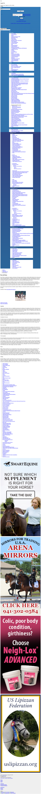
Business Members (14, 45)
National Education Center (15, 36)
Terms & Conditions (10, 778)
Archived (15, 167)
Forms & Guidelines (6, 405)
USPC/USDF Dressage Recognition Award (19, 172)
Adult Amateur (5, 363)
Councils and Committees (15, 54)
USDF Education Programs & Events (17, 75)
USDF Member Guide (16, 262)
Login (20, 11)
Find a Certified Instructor (15, 67)
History (12, 35)
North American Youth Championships (18, 192)
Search (15, 211)
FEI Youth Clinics (14, 91)
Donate (1, 788)
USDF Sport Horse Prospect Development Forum (19, 82)
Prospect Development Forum (7, 439)
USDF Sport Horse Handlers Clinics (9, 384)
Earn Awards (5, 367)
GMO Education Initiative (15, 100)
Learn (4, 368)
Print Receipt (14, 137)
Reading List (13, 113)
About (1, 780)
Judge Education (5, 398)
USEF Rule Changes (15, 221)
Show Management (15, 199)
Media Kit (14, 264)
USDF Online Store (14, 129)
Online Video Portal (14, 85)
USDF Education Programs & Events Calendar (19, 116)
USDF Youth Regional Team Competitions (10, 454)
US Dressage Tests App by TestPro (17, 130)
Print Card (14, 136)
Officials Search (15, 200)
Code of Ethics (5, 392)
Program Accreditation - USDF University (19, 255)
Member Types (14, 135)
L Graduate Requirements (7, 409)
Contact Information (14, 42)
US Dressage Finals (15, 190)
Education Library (14, 96)
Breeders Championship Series (17, 193)
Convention (5, 436)
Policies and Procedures (15, 53)
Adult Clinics (5, 372)
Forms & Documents (6, 382)
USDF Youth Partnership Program (17, 94)
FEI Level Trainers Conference (16, 87)
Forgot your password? (27, 15)
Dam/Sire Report (15, 148)
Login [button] (21, 18)
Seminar (4, 444)
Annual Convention (14, 56)
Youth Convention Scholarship (17, 175)
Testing (4, 390)
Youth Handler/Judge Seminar (8, 442)
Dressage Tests (14, 218)
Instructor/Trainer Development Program (9, 385)
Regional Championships (16, 191)
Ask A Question (5, 364)
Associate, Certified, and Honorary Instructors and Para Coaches (22, 114)
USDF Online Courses (6, 418)
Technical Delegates (6, 413)
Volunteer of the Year (15, 160)
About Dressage (14, 34)
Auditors (4, 375)
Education (4, 270)
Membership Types (14, 37)
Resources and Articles (6, 434)
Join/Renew (2, 787)
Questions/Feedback (3, 785)
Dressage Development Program (16, 109)
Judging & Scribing (14, 65)
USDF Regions (13, 39)
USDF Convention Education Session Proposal (19, 124)
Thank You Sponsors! (20, 23)
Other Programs (14, 86)
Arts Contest (14, 180)
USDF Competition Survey (17, 224)
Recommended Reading (15, 79)
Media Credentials (15, 265)
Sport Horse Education (15, 81)
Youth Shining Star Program (17, 173)
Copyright (6, 778)
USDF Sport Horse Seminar (16, 84)
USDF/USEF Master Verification (18, 140)
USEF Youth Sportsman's (16, 176)
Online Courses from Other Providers (9, 421)
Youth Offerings (14, 41)
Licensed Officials (15, 237)
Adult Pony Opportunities (7, 432)
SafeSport (2, 783)
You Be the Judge (14, 108)
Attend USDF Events (6, 365)
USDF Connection (15, 261)
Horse (13, 142)
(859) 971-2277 (4, 775)
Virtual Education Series (7, 423)
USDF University (14, 95)
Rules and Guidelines (4, 303)
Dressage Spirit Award (16, 177)
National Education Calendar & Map (17, 74)
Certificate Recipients (6, 427)
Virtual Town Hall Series (7, 424)
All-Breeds (14, 165)
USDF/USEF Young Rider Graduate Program (19, 89)
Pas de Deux (14, 197)
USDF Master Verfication (16, 139)
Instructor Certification (15, 112)
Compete (4, 366)
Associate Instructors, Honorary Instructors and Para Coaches (22, 233)
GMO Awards (14, 158)
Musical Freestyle (15, 196)
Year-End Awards (15, 164)
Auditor (6, 441)
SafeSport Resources (14, 60)
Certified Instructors (14, 49)
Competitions (13, 73)
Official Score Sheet (3, 302)
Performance (14, 163)
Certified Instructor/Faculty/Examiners (9, 394)
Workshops (4, 387)
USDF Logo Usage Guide (16, 267)
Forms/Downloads (3, 784)
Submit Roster (14, 250)
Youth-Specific (13, 90)
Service (13, 154)
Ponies (4, 430)
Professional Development (15, 111)
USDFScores (14, 220)
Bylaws (12, 52)
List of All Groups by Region (17, 252)
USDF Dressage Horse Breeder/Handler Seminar (19, 83)
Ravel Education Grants (16, 174)
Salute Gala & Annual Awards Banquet (19, 151)
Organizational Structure (15, 55)
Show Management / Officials (8, 433)
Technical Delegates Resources (17, 238)
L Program (4, 399)
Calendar (4, 396)
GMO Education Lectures (15, 101)
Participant (6, 440)
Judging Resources (14, 121)
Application (15, 217)
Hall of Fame (13, 38)
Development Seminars (15, 110)
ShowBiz (13, 202)
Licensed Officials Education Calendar (17, 122)
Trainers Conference (6, 450)
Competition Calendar (16, 219)
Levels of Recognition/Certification (8, 391)
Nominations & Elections (15, 58)
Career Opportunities (14, 59)
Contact (1, 789)
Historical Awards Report (17, 168)
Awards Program (15, 149)
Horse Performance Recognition (17, 182)
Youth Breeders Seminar (7, 443)
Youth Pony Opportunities (7, 431)
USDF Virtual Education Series (16, 106)
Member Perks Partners (15, 47)
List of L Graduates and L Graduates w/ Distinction (19, 80)
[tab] (20, 325)
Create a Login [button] (21, 19)
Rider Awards (14, 181)
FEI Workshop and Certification (8, 386)
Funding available (6, 407)
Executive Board (14, 43)
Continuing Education (6, 393)
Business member (22, 16)
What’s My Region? (15, 138)
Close (2, 6)
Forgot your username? (27, 14)
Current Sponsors (14, 46)
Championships (15, 189)
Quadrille (13, 198)
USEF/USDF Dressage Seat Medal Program (19, 194)
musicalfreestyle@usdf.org (11, 289)
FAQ (3, 383)
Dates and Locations (6, 373)
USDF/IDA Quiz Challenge (16, 88)
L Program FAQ (5, 406)
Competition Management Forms (17, 201)
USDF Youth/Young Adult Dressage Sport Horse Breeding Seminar (22, 93)
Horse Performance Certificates (17, 215)
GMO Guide (14, 248)
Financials (13, 57)
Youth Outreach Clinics (15, 92)
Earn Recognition (14, 98)
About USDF (13, 33)
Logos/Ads (14, 266)
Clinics (4, 371)
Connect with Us (13, 23)
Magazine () (16, 40)
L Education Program (16, 234)
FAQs (12, 61)
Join (12, 68)
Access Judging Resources (7, 400)
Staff (12, 44)
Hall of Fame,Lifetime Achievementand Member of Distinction (16, 156)
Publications (14, 260)
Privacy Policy (2, 778)
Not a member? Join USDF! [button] (21, 21)
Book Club (4, 422)
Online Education (14, 97)
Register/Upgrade (15, 143)
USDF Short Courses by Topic (8, 419)
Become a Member (6, 369)
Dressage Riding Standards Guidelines (17, 115)
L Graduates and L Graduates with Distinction (19, 48)
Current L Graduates (6, 404)
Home (4, 269)
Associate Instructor (6, 395)
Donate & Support (27, 23)
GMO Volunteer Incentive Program (18, 159)
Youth (4, 370)
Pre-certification (5, 389)
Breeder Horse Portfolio (16, 147)
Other (13, 179)
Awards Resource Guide (16, 150)
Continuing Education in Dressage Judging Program (20, 78)
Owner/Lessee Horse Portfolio (17, 146)
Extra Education (5, 408)
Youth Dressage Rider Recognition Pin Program (20, 171)
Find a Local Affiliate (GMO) (16, 66)
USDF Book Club (14, 105)
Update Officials (15, 249)
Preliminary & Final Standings (17, 166)
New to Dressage (14, 64)
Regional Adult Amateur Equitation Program (19, 195)
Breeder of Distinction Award (17, 183)
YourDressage (14, 263)
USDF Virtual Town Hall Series (16, 107)
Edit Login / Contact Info (16, 141)
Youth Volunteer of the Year (17, 161)
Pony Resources (14, 123)
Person (13, 134)
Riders (4, 374)
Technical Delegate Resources (16, 120)
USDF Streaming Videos (15, 131)
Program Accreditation (15, 99)
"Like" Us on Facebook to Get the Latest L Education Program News (14, 401)
